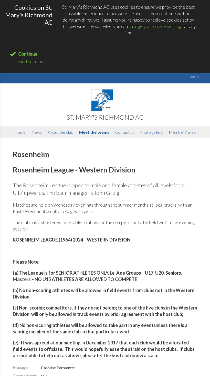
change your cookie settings (156, 26)
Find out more (31, 61)
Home (20, 132)
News (37, 132)
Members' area (182, 132)
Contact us (124, 132)
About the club (60, 132)
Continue (27, 54)
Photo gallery (151, 132)
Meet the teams (94, 132)
